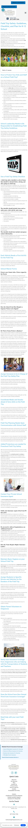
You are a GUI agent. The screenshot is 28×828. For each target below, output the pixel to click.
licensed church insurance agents (18, 739)
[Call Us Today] (7, 18)
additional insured (6, 530)
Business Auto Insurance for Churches (11, 753)
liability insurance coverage (9, 728)
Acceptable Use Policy (14, 790)
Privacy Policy (14, 786)
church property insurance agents (9, 499)
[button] (25, 13)
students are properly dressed (14, 91)
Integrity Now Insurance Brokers (7, 722)
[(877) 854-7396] (14, 811)
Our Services (14, 781)
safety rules (10, 88)
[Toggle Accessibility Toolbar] (3, 10)
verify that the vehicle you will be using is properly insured (14, 672)
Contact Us (14, 784)
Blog (14, 782)
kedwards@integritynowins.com (14, 819)
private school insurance (17, 724)
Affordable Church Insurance (9, 755)
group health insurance (13, 731)
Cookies (14, 789)
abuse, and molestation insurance (12, 730)
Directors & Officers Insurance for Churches (12, 751)
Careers (14, 794)
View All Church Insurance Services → (10, 757)
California (22, 733)
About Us (14, 779)
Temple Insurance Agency (14, 797)
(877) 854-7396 (14, 19)
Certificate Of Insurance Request (14, 795)
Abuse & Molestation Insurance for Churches (13, 749)
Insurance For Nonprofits (14, 798)
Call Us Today (13, 18)
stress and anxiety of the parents (16, 469)
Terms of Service (14, 787)
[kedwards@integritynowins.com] (14, 817)
